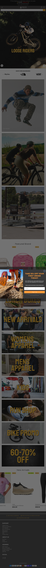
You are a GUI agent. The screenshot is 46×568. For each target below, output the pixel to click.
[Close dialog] (44, 271)
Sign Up (34, 292)
